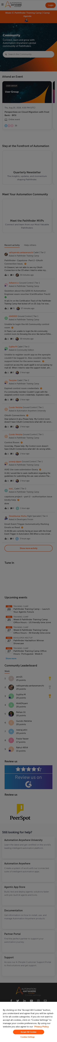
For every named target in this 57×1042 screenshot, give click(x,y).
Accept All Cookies (28, 1032)
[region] (28, 1022)
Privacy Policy (41, 1026)
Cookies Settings (27, 1037)
